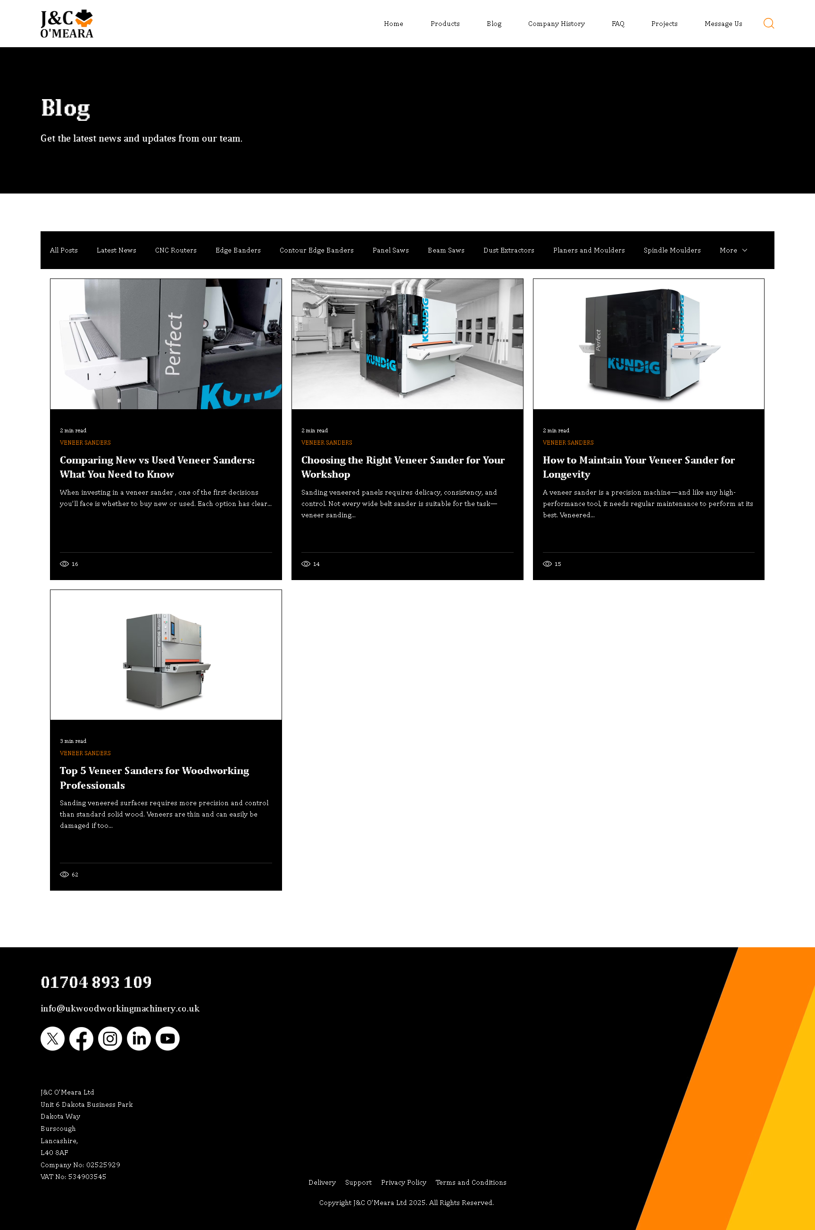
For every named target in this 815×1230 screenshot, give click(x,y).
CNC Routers (176, 250)
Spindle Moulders (672, 250)
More (728, 250)
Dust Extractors (508, 250)
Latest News (116, 250)
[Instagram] (110, 1039)
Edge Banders (238, 250)
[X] (53, 1039)
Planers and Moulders (589, 250)
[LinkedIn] (139, 1039)
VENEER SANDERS (85, 442)
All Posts (64, 250)
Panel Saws (391, 250)
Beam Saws (446, 250)
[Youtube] (168, 1039)
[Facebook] (81, 1039)
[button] (438, 23)
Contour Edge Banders (317, 250)
